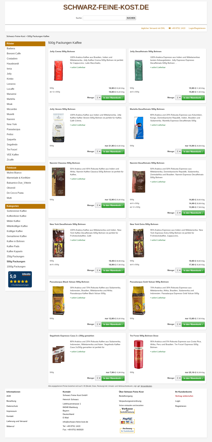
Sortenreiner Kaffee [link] (17, 211)
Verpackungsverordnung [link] (130, 401)
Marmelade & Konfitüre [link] (18, 178)
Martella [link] (11, 99)
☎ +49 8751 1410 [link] (176, 28)
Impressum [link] (11, 411)
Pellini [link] (10, 134)
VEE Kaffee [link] (13, 154)
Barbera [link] (11, 48)
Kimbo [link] (10, 79)
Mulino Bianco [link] (14, 172)
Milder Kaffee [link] (13, 221)
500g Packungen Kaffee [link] (38, 36)
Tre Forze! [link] (12, 149)
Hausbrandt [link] (13, 63)
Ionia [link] (9, 68)
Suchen (131, 18)
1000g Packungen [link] (16, 266)
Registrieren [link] (180, 406)
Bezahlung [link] (11, 401)
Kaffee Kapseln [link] (14, 251)
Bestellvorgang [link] (126, 396)
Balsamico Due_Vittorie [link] (19, 183)
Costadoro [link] (12, 58)
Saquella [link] (11, 139)
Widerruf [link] (10, 426)
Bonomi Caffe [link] (14, 53)
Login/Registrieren (197, 28)
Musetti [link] (10, 114)
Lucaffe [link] (10, 89)
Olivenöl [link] (11, 188)
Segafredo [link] (12, 144)
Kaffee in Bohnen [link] (16, 241)
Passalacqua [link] (13, 129)
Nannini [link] (11, 119)
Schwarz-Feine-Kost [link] (15, 36)
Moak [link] (9, 104)
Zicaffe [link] (10, 159)
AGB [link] (8, 396)
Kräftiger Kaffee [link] (15, 231)
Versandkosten (146, 386)
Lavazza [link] (11, 84)
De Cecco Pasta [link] (15, 193)
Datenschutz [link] (12, 406)
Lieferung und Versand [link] (16, 421)
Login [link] (177, 401)
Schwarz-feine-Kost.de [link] (106, 7)
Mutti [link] (9, 198)
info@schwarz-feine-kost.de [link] (75, 422)
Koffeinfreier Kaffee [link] (16, 216)
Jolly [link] (9, 74)
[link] (25, 261)
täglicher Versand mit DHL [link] (153, 28)
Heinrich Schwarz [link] (71, 399)
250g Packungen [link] (15, 256)
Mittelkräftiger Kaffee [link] (17, 226)
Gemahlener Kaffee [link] (17, 236)
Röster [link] (10, 43)
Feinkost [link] (11, 168)
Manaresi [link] (11, 94)
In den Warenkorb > (113, 97)
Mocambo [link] (12, 109)
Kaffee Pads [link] (13, 246)
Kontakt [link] (9, 416)
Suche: (79, 18)
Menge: (91, 97)
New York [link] (12, 124)
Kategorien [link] (13, 206)
